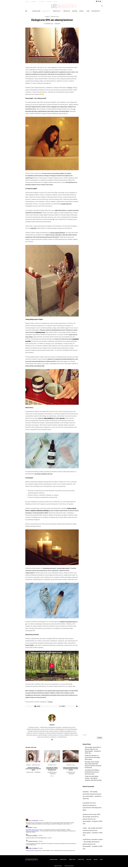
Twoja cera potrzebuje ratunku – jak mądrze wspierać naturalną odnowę (70, 769)
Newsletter (49, 1)
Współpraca (33, 1)
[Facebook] (96, 1)
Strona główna (36, 11)
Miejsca (81, 11)
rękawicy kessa (40, 332)
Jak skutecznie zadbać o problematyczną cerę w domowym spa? (52, 769)
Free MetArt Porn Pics (89, 803)
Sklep (88, 11)
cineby (85, 828)
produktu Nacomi (66, 204)
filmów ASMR (29, 645)
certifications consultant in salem (93, 839)
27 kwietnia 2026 (70, 772)
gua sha (62, 418)
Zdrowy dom (66, 11)
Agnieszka (57, 23)
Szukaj (85, 735)
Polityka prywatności (69, 865)
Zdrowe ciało (46, 11)
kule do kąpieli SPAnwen (58, 232)
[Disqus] (52, 798)
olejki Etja (33, 228)
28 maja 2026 (29, 772)
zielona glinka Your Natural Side (34, 366)
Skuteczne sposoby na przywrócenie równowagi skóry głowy (33, 769)
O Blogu (27, 1)
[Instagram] (98, 1)
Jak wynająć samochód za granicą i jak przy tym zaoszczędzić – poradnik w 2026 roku (93, 750)
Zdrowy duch (56, 11)
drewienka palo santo (49, 568)
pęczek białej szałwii (63, 568)
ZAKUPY (55, 1)
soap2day (86, 791)
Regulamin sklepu (58, 865)
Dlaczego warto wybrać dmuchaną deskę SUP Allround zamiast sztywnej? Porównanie (93, 764)
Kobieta (47, 16)
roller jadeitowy (48, 418)
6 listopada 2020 (48, 23)
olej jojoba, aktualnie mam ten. (43, 474)
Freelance (74, 11)
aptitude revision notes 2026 (91, 814)
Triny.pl (69, 87)
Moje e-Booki (42, 1)
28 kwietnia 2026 (52, 772)
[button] (51, 776)
